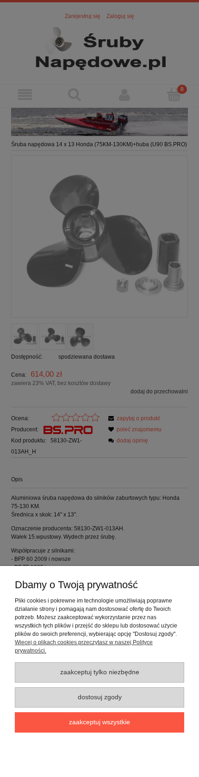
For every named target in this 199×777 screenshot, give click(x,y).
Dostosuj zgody (100, 697)
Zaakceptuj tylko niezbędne (99, 672)
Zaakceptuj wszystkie (99, 722)
